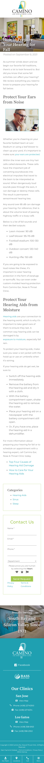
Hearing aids (10, 316)
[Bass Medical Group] (22, 676)
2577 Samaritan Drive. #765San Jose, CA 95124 (22, 722)
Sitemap (24, 752)
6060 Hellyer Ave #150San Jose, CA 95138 (22, 701)
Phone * (11, 549)
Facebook (24, 665)
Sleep (16, 503)
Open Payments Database (9, 750)
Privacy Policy (10, 584)
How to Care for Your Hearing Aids (21, 472)
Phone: (23, 705)
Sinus (15, 499)
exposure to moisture (14, 339)
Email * (10, 539)
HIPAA (19, 752)
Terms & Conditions (26, 584)
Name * (10, 528)
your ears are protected (27, 154)
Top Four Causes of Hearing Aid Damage (21, 463)
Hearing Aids (19, 495)
